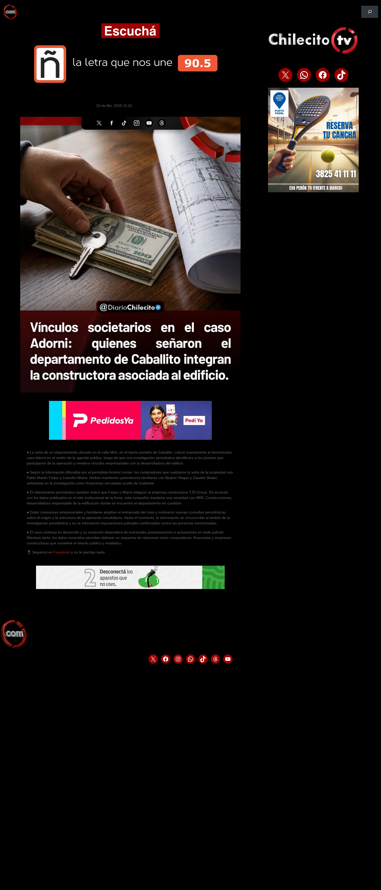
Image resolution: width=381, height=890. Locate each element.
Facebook (62, 552)
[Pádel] (313, 191)
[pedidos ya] (130, 438)
